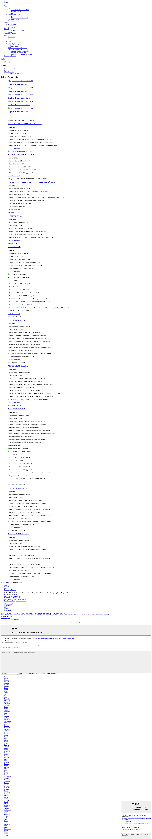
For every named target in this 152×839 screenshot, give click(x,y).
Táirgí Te (50, 613)
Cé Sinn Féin (11, 37)
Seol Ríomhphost (5, 618)
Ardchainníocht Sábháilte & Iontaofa (21, 54)
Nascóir (10, 32)
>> (11, 582)
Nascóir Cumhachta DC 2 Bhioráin (84, 614)
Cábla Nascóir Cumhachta (44, 614)
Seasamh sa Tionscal (13, 46)
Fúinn (5, 35)
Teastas (10, 41)
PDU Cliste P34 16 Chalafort (18, 534)
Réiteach (6, 29)
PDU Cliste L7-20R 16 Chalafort (19, 451)
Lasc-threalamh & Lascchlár (19, 11)
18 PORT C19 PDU (15, 216)
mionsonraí (17, 148)
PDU (12, 16)
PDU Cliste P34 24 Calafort (18, 488)
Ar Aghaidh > (7, 582)
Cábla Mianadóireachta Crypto (19, 18)
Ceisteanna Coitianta (10, 33)
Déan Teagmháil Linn (10, 56)
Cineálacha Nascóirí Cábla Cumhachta (62, 614)
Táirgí (6, 6)
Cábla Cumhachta (9, 72)
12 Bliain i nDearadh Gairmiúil (19, 51)
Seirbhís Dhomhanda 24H (18, 52)
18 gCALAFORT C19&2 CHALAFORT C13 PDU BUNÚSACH (31, 182)
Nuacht (6, 22)
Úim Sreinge (11, 21)
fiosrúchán (11, 148)
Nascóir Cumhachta (13, 19)
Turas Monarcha (12, 43)
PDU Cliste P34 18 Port (16, 320)
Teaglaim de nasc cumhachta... (19, 84)
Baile (5, 5)
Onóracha (10, 40)
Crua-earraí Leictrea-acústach (16, 30)
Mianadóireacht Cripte (14, 14)
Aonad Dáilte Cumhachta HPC (20, 10)
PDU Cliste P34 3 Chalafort (18, 366)
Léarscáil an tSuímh (59, 613)
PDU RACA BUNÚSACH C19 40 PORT (22, 154)
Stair (9, 38)
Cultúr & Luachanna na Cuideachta (17, 48)
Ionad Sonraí (11, 8)
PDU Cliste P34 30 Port (16, 409)
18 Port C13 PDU (14, 247)
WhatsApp (16, 619)
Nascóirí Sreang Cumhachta (102, 614)
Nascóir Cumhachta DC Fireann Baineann (24, 614)
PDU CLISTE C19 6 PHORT (18, 278)
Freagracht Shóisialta (13, 44)
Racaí (12, 13)
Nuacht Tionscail (12, 27)
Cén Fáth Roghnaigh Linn (15, 49)
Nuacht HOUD (12, 24)
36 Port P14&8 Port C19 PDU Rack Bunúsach (25, 124)
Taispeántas (11, 25)
